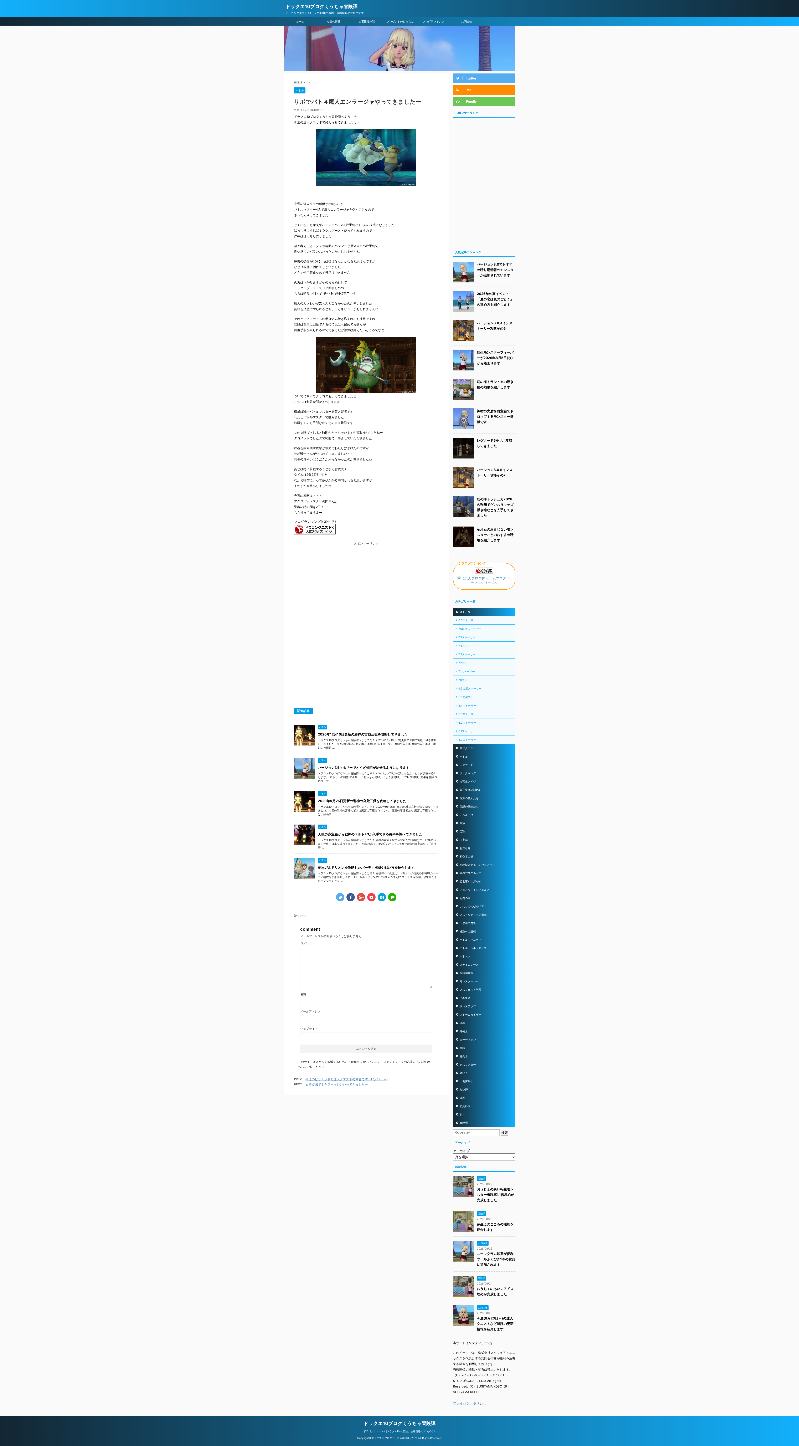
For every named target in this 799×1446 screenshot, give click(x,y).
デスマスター (468, 1064)
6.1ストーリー (466, 731)
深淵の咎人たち (469, 798)
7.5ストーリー (466, 637)
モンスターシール (470, 981)
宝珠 (462, 831)
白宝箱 (464, 839)
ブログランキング (433, 21)
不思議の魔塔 (468, 923)
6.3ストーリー (467, 714)
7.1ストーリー (466, 671)
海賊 (462, 1048)
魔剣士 (464, 1056)
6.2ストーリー (467, 722)
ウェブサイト (309, 1028)
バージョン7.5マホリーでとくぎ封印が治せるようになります (363, 767)
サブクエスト (468, 748)
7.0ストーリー (466, 680)
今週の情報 (333, 21)
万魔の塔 (465, 898)
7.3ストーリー (466, 654)
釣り (462, 1114)
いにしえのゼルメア (472, 906)
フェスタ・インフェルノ (474, 889)
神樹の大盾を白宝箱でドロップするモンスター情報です (495, 416)
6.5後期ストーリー (469, 688)
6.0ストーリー (467, 739)
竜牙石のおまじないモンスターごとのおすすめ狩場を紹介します (495, 534)
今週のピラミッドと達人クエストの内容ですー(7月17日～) (346, 1079)
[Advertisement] (329, 576)
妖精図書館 (466, 973)
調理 (462, 1097)
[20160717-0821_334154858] (366, 391)
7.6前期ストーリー (469, 628)
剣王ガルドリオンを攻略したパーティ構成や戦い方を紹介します (366, 867)
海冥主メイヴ (468, 781)
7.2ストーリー (466, 663)
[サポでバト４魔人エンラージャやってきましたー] (382, 897)
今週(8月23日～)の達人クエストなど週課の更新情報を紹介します (495, 1323)
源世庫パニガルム (470, 881)
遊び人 (464, 1073)
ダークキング (468, 773)
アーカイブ (461, 1151)
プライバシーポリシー (469, 1403)
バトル (302, 915)
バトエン (465, 956)
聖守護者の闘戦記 (470, 789)
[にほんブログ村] (484, 583)
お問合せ (466, 21)
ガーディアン (468, 1039)
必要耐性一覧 (367, 21)
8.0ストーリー (467, 620)
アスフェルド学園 (470, 989)
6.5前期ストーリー (469, 697)
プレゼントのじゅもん (400, 21)
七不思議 (465, 998)
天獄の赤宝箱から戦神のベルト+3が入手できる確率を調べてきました (370, 834)
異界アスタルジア (470, 873)
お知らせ (465, 848)
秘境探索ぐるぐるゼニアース (477, 864)
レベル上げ (466, 814)
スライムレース (469, 964)
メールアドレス (310, 1011)
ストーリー (466, 612)
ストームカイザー (470, 1014)
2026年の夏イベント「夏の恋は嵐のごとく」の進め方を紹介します (495, 299)
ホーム (300, 21)
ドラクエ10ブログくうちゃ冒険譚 (321, 6)
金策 (462, 823)
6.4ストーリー (467, 705)
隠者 (462, 1023)
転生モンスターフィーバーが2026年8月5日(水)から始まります (495, 357)
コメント (306, 943)
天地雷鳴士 (466, 1081)
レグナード (466, 764)
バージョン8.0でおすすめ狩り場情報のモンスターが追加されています (495, 269)
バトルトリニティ (470, 939)
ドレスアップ (468, 1006)
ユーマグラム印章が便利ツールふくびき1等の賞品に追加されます (496, 1259)
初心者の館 (466, 856)
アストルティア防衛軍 (473, 914)
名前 (303, 994)
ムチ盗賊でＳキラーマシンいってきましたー (336, 1084)
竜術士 (464, 1031)
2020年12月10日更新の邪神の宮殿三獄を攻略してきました (363, 734)
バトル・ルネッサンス (473, 948)
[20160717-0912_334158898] (366, 183)
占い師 (464, 1089)
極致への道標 (468, 931)
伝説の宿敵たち (469, 806)
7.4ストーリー (466, 645)
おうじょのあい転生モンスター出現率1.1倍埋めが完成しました (495, 1194)
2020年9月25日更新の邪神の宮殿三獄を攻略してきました (362, 801)
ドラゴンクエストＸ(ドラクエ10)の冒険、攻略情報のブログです (399, 1431)
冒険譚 (464, 1122)
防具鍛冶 (465, 1106)
